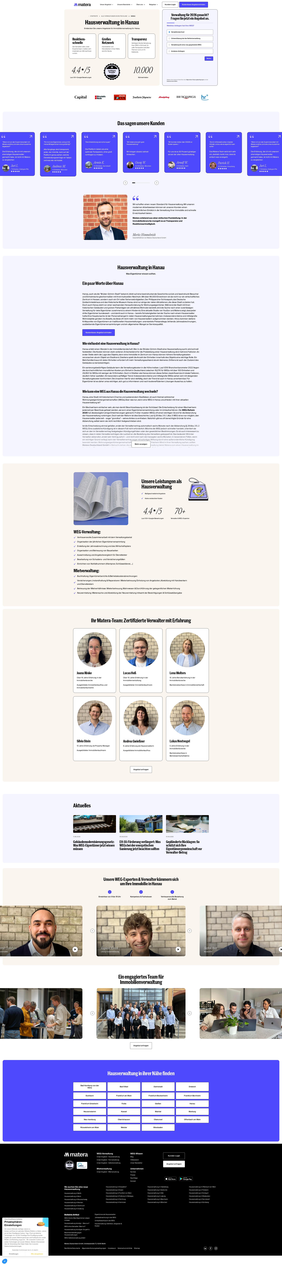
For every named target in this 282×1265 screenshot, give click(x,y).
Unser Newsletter (136, 1163)
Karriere (133, 1172)
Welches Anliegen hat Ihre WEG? (180, 25)
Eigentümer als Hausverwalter (105, 1214)
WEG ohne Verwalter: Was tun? (74, 1226)
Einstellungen (13, 1254)
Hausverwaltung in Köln (155, 1193)
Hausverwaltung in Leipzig (156, 1196)
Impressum (112, 1248)
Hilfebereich (134, 1160)
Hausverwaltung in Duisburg (74, 1209)
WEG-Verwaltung (105, 1154)
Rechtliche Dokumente (72, 1248)
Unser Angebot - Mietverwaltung (108, 1172)
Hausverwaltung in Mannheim (157, 1199)
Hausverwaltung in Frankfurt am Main (118, 1193)
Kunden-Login (170, 4)
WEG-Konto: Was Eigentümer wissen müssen (77, 1219)
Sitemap (137, 1248)
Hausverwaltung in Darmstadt (199, 1199)
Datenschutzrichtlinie (172, 81)
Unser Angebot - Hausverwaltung (108, 1157)
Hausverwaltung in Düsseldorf (116, 1187)
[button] (106, 4)
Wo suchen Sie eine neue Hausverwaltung (76, 1188)
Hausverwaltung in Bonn (72, 1196)
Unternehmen (136, 1169)
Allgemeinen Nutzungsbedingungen (195, 80)
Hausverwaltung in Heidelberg (158, 1187)
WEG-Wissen (136, 1154)
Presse (132, 1175)
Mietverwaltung (104, 1169)
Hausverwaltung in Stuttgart (199, 1193)
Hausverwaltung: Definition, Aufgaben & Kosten (108, 1225)
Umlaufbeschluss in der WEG (105, 1221)
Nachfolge (134, 1178)
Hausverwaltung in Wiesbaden (199, 1196)
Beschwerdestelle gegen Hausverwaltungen (72, 1234)
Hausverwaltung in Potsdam (199, 1190)
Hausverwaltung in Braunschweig (75, 1199)
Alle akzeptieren (37, 1254)
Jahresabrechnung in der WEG (105, 1217)
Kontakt (133, 1181)
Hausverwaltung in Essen (114, 1190)
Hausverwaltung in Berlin (72, 1193)
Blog (131, 1157)
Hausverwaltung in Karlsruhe (157, 1190)
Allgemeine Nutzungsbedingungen (94, 1248)
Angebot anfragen (141, 769)
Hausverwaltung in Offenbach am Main (202, 1187)
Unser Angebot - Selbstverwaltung (109, 1163)
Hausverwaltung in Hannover (116, 1202)
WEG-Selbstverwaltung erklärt (74, 1238)
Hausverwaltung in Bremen (73, 1202)
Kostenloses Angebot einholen (193, 4)
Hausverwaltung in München (157, 1202)
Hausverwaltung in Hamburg (116, 1199)
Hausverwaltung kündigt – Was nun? (76, 1223)
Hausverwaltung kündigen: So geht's (77, 1230)
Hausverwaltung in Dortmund (74, 1206)
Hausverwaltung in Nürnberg (199, 1202)
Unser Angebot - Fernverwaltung (108, 1160)
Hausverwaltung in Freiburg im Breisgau (119, 1196)
